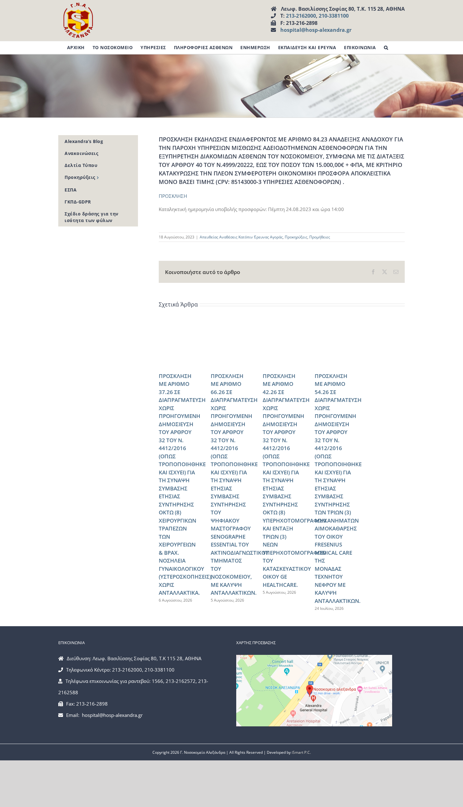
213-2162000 (301, 15)
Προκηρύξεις (296, 237)
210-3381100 (334, 15)
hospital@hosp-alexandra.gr (316, 29)
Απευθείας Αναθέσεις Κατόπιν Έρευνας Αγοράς (241, 237)
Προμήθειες (319, 237)
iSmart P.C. (301, 752)
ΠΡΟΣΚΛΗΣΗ (173, 196)
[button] (386, 47)
